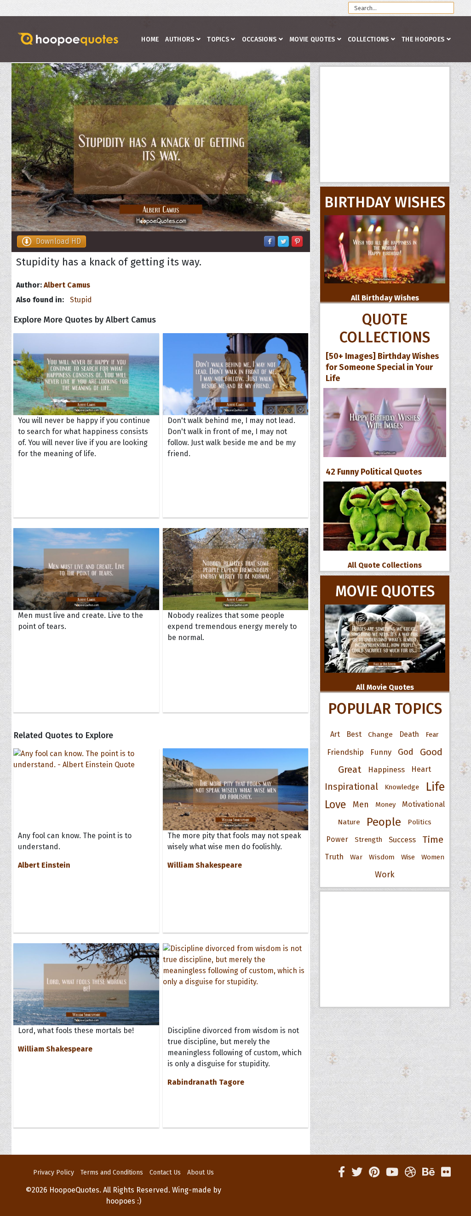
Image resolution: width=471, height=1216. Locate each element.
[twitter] (356, 1172)
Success (402, 839)
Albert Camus (67, 285)
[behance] (428, 1172)
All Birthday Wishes (385, 298)
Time (432, 839)
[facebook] (341, 1172)
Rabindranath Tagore (205, 1082)
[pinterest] (374, 1172)
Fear (432, 734)
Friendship (345, 752)
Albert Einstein (44, 865)
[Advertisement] (384, 124)
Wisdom (382, 857)
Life (435, 787)
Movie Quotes (312, 39)
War (356, 857)
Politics (419, 822)
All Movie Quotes (385, 687)
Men (361, 804)
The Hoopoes (423, 39)
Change (380, 734)
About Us (200, 1172)
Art (335, 734)
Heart (421, 769)
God (406, 752)
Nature (349, 821)
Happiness (386, 769)
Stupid (81, 299)
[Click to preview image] (160, 147)
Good (431, 752)
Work (385, 874)
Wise (408, 857)
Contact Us (165, 1172)
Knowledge (402, 787)
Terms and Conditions (111, 1172)
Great (350, 769)
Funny (380, 752)
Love (335, 804)
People (384, 822)
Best (354, 734)
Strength (368, 839)
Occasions (259, 39)
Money (385, 804)
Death (409, 734)
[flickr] (446, 1172)
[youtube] (392, 1172)
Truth (334, 856)
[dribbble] (410, 1172)
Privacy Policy (53, 1172)
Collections (368, 39)
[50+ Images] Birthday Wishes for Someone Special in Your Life (382, 367)
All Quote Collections (385, 565)
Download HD (58, 241)
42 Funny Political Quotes (374, 472)
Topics (218, 39)
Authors (179, 39)
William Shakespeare (204, 865)
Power (337, 839)
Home (150, 39)
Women (433, 857)
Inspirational (351, 786)
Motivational (423, 804)
